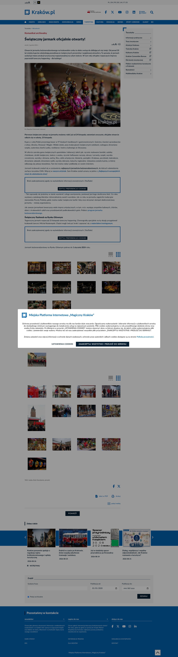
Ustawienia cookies (62, 344)
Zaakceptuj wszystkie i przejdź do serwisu (102, 344)
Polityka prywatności (145, 337)
